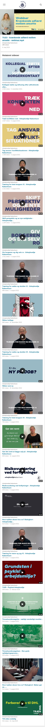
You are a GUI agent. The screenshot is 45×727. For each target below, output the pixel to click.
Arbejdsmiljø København (9, 43)
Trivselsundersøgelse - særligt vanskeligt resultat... (22, 619)
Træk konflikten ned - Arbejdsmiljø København (20, 119)
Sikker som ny (7, 386)
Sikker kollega (7, 320)
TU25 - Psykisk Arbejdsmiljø (13, 587)
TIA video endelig (9, 719)
